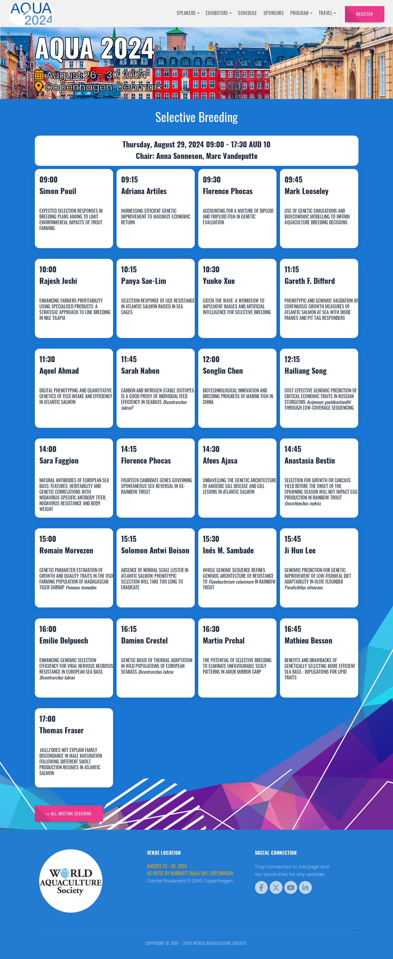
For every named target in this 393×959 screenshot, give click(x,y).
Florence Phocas (234, 232)
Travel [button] (326, 13)
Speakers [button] (186, 13)
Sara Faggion (65, 502)
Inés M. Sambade (234, 592)
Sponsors (274, 13)
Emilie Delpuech (69, 682)
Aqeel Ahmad (65, 412)
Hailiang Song (312, 412)
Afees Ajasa (226, 502)
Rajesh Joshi (64, 322)
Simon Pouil (63, 232)
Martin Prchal (230, 682)
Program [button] (299, 13)
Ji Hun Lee (306, 592)
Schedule (247, 13)
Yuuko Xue (225, 322)
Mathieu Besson (314, 682)
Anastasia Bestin (316, 502)
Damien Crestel (150, 682)
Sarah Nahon (146, 412)
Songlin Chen (229, 412)
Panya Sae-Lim (149, 322)
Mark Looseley (313, 232)
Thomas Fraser (67, 772)
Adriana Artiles (150, 232)
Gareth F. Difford (316, 322)
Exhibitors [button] (217, 13)
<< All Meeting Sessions (68, 813)
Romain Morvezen (72, 592)
